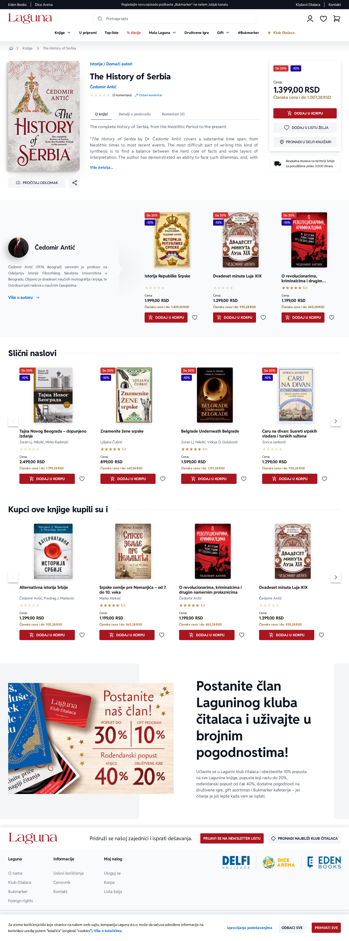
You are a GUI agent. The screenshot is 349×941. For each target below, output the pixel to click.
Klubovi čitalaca (308, 4)
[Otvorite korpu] (337, 19)
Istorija (96, 64)
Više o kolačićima (108, 930)
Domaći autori (119, 64)
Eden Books (17, 4)
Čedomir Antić (103, 87)
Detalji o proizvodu (135, 114)
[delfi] (236, 862)
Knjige (27, 48)
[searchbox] (174, 18)
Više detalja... (101, 167)
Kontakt (335, 4)
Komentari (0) (173, 114)
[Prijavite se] (310, 19)
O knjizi (101, 114)
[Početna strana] (31, 19)
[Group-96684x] (324, 862)
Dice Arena (44, 4)
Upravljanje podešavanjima (249, 927)
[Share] (74, 183)
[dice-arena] (278, 862)
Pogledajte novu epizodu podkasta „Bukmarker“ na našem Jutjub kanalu (174, 4)
